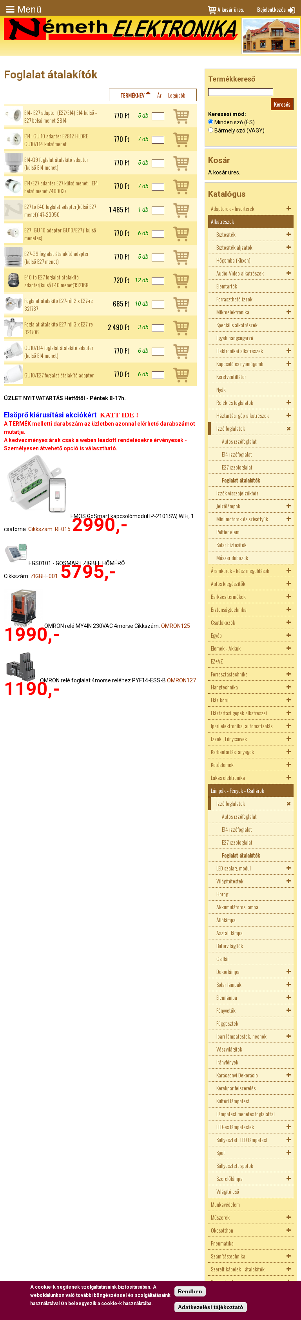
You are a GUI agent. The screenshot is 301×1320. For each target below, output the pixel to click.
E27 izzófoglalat (237, 467)
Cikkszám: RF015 (49, 529)
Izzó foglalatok (230, 428)
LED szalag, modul (233, 868)
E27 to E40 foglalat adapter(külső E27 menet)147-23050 (60, 210)
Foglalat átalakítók (241, 480)
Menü (29, 9)
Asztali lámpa (229, 932)
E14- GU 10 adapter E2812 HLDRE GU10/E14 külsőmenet (56, 140)
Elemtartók (226, 286)
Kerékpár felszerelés (236, 1088)
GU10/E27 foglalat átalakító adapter (59, 375)
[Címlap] (121, 29)
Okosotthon (222, 1230)
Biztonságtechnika (229, 609)
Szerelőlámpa (229, 1178)
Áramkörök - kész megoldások (240, 570)
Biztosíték (226, 234)
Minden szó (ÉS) (234, 122)
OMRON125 (175, 626)
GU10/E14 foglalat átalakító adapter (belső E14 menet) (58, 351)
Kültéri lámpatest (232, 1101)
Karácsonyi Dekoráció (237, 1075)
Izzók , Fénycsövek (229, 738)
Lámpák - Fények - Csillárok (237, 790)
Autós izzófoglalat (239, 441)
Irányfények (227, 1062)
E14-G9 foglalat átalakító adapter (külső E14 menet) (56, 163)
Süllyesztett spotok (234, 1165)
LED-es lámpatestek (235, 1126)
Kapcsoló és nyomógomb (239, 363)
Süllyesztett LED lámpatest (241, 1139)
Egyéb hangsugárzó (234, 338)
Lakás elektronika (228, 777)
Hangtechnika (224, 687)
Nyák (221, 389)
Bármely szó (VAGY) (239, 130)
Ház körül (220, 700)
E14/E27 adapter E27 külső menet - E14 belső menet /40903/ (61, 187)
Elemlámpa (226, 997)
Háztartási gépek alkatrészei (239, 713)
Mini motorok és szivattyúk (242, 519)
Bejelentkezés (271, 9)
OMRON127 (181, 680)
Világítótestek (229, 881)
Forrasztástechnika (229, 674)
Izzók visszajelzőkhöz (237, 493)
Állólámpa (226, 920)
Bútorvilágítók (229, 945)
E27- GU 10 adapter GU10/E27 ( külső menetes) (60, 234)
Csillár (222, 958)
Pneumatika (222, 1243)
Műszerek (220, 1217)
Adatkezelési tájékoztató (210, 1307)
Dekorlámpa (227, 971)
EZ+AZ (217, 661)
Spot (220, 1152)
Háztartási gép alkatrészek (242, 415)
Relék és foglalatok (234, 402)
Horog (222, 894)
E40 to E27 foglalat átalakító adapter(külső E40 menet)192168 (56, 281)
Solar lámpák (228, 984)
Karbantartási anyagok (232, 751)
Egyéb (216, 635)
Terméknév (132, 95)
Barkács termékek (228, 596)
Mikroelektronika (232, 312)
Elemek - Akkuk (226, 648)
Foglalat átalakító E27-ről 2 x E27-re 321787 (58, 304)
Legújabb (176, 95)
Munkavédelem (225, 1204)
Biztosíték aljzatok (234, 247)
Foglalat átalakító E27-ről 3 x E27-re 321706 (58, 328)
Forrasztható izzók (234, 299)
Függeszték (227, 1023)
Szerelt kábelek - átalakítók (238, 1269)
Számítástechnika (228, 1256)
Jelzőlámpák (228, 506)
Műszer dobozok (232, 557)
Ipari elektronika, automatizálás (241, 726)
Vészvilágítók (229, 1049)
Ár (159, 95)
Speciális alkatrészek (236, 325)
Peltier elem (227, 532)
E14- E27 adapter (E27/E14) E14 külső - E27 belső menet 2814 (60, 116)
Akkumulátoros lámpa (237, 907)
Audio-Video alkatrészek (240, 273)
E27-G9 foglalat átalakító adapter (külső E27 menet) (56, 257)
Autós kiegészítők (228, 583)
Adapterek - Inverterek (232, 208)
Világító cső (227, 1191)
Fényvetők (226, 1010)
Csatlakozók (223, 622)
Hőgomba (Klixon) (233, 260)
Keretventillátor (231, 376)
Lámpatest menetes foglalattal (245, 1114)
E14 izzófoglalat (237, 454)
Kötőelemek (222, 764)
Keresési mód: (227, 114)
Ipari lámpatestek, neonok (241, 1036)
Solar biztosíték (231, 544)
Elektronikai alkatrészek (239, 350)
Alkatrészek (222, 221)
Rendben (190, 1291)
